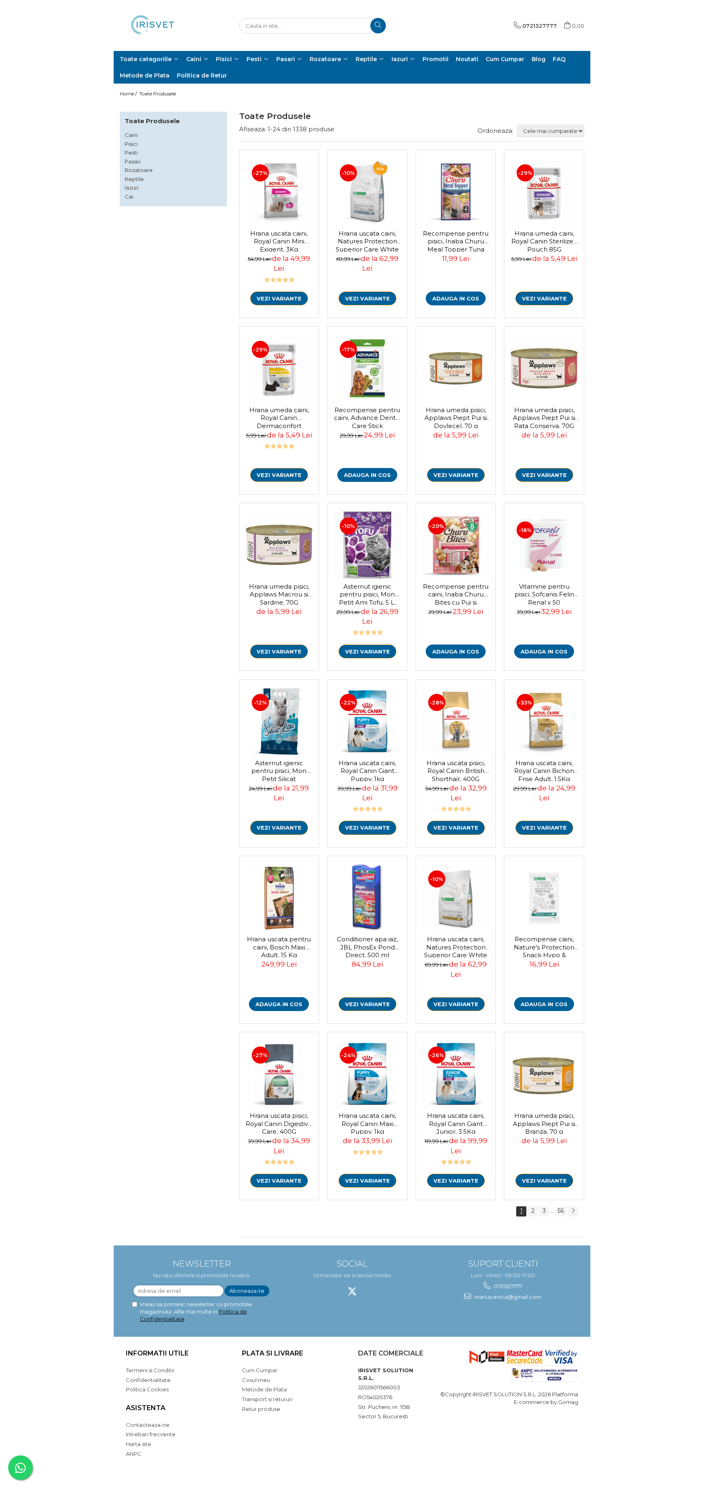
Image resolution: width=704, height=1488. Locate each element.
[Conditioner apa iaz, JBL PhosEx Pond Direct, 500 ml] (367, 898)
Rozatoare (139, 170)
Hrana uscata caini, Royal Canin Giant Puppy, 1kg (367, 770)
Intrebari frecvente (151, 1434)
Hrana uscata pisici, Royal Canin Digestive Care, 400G (279, 1123)
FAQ (559, 59)
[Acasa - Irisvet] (160, 25)
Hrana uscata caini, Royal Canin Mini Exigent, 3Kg (279, 241)
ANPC (133, 1453)
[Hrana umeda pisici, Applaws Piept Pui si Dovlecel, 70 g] (455, 368)
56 (561, 1210)
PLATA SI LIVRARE (272, 1353)
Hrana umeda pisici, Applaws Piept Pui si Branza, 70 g (544, 1123)
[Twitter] (352, 1291)
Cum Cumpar (259, 1370)
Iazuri (132, 187)
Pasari (133, 161)
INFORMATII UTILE (157, 1353)
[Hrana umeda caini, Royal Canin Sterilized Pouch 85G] (544, 191)
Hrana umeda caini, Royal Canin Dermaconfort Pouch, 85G (279, 417)
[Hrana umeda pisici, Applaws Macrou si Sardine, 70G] (279, 544)
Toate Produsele (157, 94)
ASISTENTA (145, 1408)
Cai (129, 196)
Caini (131, 135)
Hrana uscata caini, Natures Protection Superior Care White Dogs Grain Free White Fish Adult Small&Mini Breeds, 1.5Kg (367, 241)
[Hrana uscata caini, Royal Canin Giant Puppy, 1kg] (367, 721)
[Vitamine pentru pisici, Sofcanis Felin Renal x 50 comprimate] (544, 544)
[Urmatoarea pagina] (573, 1211)
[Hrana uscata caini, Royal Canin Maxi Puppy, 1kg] (367, 1074)
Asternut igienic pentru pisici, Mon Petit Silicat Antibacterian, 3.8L (279, 770)
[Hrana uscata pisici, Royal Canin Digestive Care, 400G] (279, 1074)
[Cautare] (378, 25)
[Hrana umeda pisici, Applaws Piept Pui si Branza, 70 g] (544, 1074)
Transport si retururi (267, 1399)
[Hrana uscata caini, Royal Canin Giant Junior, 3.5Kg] (455, 1074)
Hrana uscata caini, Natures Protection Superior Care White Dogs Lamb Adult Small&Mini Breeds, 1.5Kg (455, 946)
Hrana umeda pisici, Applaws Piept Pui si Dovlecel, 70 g (456, 417)
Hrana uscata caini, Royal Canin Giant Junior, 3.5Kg (455, 1123)
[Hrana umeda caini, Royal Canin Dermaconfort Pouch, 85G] (279, 368)
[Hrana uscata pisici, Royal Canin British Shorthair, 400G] (455, 721)
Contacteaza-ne (147, 1425)
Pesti (131, 152)
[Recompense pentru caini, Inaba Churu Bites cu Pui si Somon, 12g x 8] (455, 544)
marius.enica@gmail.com (507, 1297)
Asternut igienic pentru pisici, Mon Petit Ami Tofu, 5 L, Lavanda (367, 594)
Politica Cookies (147, 1389)
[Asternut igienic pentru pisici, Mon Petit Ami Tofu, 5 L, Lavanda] (367, 544)
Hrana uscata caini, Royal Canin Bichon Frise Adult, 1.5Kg (544, 770)
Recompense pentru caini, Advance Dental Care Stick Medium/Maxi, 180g (367, 417)
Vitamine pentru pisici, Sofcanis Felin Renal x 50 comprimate (544, 594)
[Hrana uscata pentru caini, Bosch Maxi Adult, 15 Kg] (279, 898)
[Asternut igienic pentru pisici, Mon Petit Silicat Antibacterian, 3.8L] (279, 721)
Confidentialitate (148, 1380)
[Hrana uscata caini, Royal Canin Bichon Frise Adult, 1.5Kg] (544, 721)
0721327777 (507, 1286)
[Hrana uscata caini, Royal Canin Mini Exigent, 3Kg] (279, 191)
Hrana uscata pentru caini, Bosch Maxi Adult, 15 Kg (279, 946)
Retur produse (261, 1409)
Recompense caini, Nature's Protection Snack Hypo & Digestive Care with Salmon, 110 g (544, 946)
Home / (129, 94)
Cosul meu (256, 1380)
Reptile (134, 179)
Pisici (131, 144)
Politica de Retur (202, 75)
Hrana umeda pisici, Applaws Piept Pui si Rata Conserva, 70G (544, 417)
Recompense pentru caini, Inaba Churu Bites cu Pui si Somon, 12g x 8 (455, 594)
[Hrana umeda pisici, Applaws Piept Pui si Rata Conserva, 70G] (544, 368)
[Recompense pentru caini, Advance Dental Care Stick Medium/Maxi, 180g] (367, 368)
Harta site (138, 1444)
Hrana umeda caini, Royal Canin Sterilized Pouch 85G (544, 241)
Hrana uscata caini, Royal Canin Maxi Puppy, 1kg (367, 1123)
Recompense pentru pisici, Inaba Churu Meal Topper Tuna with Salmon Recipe (455, 241)
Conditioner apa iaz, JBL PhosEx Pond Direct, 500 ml (367, 946)
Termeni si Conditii (150, 1370)
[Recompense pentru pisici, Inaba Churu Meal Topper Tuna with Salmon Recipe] (455, 191)
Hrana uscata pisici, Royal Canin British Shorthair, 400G (456, 770)
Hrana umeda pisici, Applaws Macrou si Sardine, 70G (279, 594)
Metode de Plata (144, 75)
